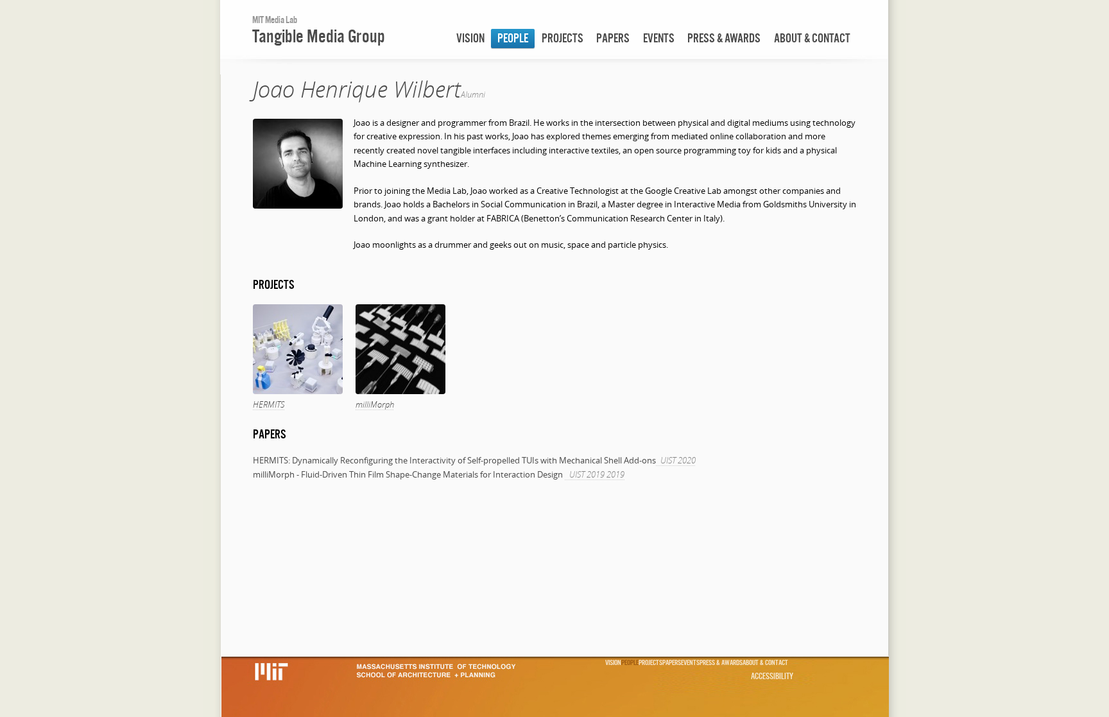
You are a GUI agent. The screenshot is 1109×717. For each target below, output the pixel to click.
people (512, 38)
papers (613, 38)
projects (562, 38)
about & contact (812, 38)
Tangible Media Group (318, 36)
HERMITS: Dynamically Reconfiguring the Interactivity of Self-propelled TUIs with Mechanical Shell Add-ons (454, 460)
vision (470, 38)
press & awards (724, 38)
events (659, 38)
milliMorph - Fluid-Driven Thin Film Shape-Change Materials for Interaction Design (409, 474)
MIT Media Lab (274, 19)
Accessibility (772, 675)
